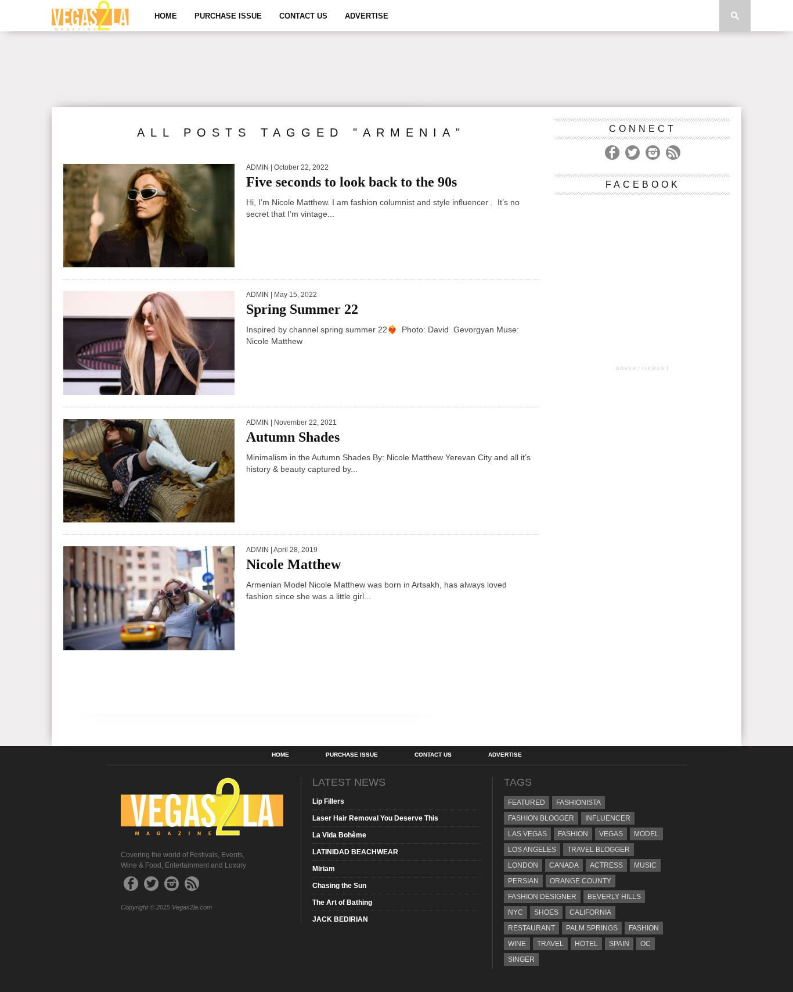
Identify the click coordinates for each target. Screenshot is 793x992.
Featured (526, 802)
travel (550, 944)
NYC (515, 912)
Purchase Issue (228, 16)
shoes (546, 912)
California (590, 912)
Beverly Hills (614, 897)
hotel (586, 944)
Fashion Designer (542, 897)
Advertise (366, 16)
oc (645, 944)
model (646, 834)
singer (521, 959)
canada (564, 865)
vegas (611, 834)
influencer (607, 818)
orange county (580, 881)
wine (517, 944)
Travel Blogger (598, 850)
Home (165, 16)
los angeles (532, 850)
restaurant (531, 928)
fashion (644, 928)
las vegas (527, 834)
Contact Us (303, 16)
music (645, 865)
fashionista (578, 802)
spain (619, 944)
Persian (523, 881)
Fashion (573, 834)
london (523, 865)
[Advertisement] (396, 69)
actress (606, 865)
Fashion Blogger (541, 818)
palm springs (592, 928)
